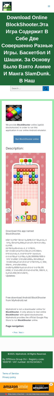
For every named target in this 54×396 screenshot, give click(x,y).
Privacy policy (9, 377)
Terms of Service (11, 373)
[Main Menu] (49, 6)
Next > (21, 332)
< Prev (15, 332)
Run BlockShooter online (27, 139)
